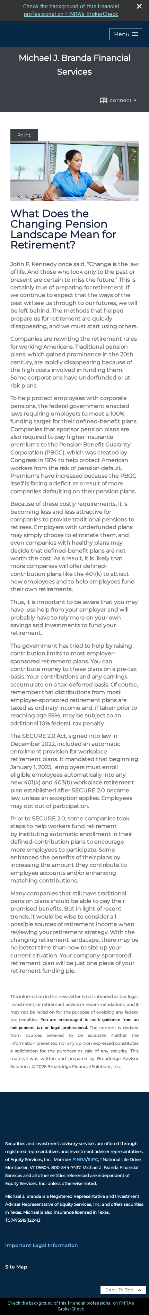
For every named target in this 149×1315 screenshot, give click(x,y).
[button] (125, 34)
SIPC (93, 1159)
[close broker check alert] (139, 6)
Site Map (16, 1267)
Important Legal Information (41, 1245)
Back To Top (120, 1289)
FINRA (79, 1159)
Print (24, 135)
